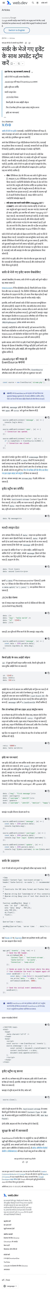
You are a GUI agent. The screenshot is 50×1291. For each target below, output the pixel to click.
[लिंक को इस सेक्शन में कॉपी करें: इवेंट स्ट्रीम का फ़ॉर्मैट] (26, 489)
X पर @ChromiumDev (11, 1258)
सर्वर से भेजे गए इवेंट (9, 131)
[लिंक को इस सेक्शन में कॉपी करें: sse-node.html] (19, 1017)
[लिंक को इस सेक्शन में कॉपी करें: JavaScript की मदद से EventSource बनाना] (27, 362)
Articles (6, 10)
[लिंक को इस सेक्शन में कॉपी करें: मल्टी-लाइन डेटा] (21, 528)
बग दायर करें (7, 1225)
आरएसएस (7, 1269)
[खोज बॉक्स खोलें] (33, 2)
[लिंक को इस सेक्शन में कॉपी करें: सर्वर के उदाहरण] (21, 861)
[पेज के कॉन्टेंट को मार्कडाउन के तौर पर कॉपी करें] (19, 64)
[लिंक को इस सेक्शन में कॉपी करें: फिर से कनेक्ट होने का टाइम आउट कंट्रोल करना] (45, 709)
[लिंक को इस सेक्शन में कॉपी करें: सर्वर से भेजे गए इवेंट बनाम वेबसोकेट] (43, 272)
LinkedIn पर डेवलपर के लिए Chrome (16, 1266)
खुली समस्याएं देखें (9, 1229)
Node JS (8, 938)
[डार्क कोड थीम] (45, 379)
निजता (8, 1280)
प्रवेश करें (44, 3)
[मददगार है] (26, 43)
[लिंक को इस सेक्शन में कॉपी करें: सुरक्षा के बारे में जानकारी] (30, 1131)
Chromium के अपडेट (11, 1242)
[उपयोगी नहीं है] (29, 43)
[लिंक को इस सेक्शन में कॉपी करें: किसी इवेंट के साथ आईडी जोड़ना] (32, 657)
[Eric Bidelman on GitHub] (6, 126)
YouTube (7, 1262)
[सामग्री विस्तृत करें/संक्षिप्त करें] (32, 72)
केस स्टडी (7, 1245)
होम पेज (4, 38)
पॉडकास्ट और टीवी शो (10, 1249)
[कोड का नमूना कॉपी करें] (48, 379)
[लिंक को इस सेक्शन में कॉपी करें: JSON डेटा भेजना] (19, 597)
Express (18, 938)
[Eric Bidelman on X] (3, 126)
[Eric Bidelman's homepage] (9, 126)
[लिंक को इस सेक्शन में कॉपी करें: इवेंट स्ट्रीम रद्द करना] (25, 1071)
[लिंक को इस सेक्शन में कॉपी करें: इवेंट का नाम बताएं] (20, 757)
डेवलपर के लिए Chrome (11, 1238)
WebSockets (7, 288)
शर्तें (3, 1280)
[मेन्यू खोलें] (3, 3)
